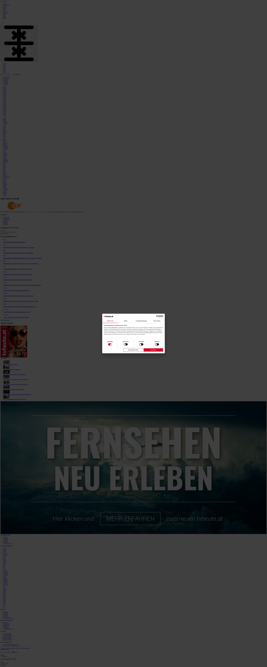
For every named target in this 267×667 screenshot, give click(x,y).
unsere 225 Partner (113, 327)
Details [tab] (125, 320)
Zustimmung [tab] (110, 320)
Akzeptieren (153, 350)
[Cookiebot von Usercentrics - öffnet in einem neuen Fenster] (157, 316)
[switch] (126, 344)
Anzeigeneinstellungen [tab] (141, 320)
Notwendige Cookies (133, 350)
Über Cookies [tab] (157, 320)
